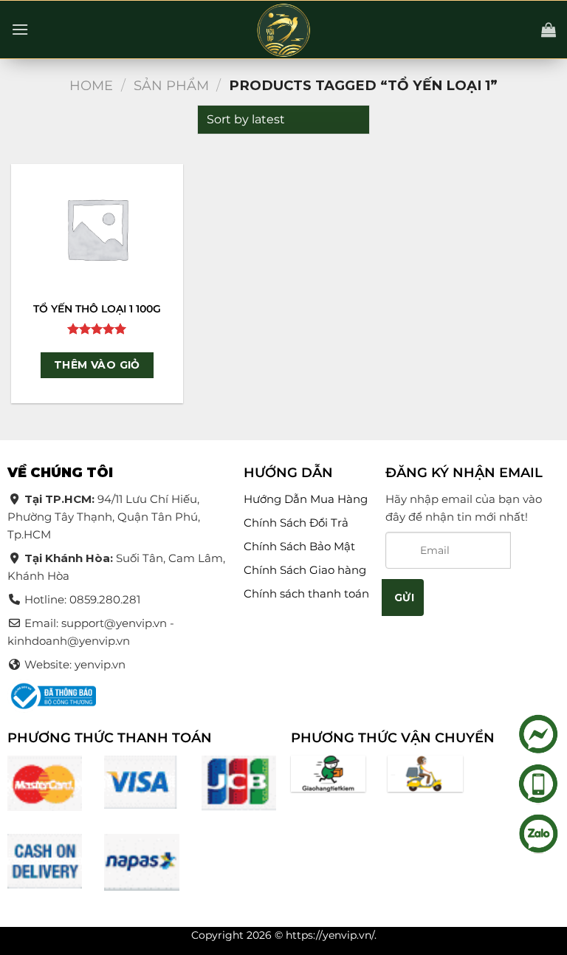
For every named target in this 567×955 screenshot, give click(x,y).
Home (91, 85)
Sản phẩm (171, 85)
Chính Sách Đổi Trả (296, 523)
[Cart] (548, 29)
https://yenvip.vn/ (330, 935)
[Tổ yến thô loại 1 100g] (97, 228)
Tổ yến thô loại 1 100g (97, 308)
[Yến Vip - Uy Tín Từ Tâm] (283, 30)
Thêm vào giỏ (97, 365)
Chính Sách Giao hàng (305, 570)
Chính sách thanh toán (306, 593)
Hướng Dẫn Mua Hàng (306, 499)
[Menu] (20, 29)
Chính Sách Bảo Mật (299, 546)
